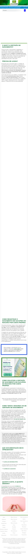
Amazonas (3, 523)
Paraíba (14, 527)
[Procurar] (25, 10)
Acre (4, 517)
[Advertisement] (14, 27)
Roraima (24, 526)
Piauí (14, 532)
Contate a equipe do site (17, 547)
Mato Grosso (14, 517)
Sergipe (24, 532)
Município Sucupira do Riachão (15, 6)
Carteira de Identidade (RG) (11, 461)
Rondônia (24, 524)
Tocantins (24, 534)
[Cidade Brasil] (14, 2)
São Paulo (24, 530)
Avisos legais (7, 547)
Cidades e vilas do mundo (14, 548)
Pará (14, 525)
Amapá (4, 521)
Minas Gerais (14, 523)
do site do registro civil (19, 419)
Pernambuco (14, 530)
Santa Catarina (24, 528)
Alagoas (4, 519)
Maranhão (3, 535)
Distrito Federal (4, 529)
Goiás (3, 533)
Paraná (14, 529)
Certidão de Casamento (10, 468)
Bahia (4, 525)
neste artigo (17, 348)
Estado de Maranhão (4, 6)
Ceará (4, 527)
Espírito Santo (3, 531)
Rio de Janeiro (14, 534)
